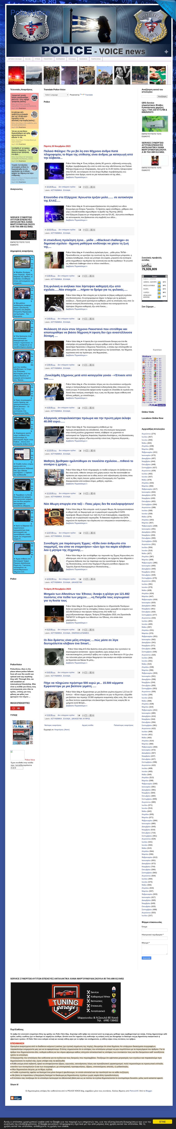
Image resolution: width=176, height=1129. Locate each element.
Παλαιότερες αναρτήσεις (123, 725)
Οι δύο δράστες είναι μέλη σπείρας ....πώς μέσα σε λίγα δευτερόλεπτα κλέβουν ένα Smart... (81, 641)
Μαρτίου (145, 449)
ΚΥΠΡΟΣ (86, 719)
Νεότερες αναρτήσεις (52, 725)
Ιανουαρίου (146, 455)
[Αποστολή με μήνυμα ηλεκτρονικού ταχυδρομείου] (84, 187)
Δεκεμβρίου (146, 458)
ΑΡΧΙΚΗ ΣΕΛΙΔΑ (15, 59)
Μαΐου (144, 443)
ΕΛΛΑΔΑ (72, 59)
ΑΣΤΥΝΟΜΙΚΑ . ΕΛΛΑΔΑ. (61, 190)
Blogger (149, 1091)
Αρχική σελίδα (87, 725)
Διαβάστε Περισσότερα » (76, 177)
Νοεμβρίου (146, 461)
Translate (89, 95)
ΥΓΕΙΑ (37, 59)
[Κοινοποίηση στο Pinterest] (94, 187)
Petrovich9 (134, 1091)
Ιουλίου (145, 437)
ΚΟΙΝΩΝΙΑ (60, 59)
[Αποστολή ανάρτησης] (79, 187)
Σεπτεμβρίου (147, 467)
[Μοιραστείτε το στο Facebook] (91, 187)
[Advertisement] (89, 123)
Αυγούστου (146, 434)
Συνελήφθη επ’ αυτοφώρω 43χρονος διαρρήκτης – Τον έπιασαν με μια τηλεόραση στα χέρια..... (21, 151)
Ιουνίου (145, 440)
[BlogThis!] (86, 187)
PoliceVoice (30, 12)
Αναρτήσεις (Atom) (62, 730)
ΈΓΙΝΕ (162, 1121)
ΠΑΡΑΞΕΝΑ (96, 59)
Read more (22, 108)
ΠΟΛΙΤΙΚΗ (48, 59)
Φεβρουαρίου (147, 452)
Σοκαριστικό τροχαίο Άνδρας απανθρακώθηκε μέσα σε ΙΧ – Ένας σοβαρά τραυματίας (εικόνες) (20, 98)
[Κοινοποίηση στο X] (89, 187)
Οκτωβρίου (146, 464)
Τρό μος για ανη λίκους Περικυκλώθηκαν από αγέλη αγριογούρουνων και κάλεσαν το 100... (21, 134)
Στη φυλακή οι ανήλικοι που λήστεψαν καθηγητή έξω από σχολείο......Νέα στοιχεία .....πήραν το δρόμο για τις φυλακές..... (86, 288)
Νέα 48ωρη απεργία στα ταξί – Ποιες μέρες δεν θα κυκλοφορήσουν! (89, 503)
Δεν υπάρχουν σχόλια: (67, 187)
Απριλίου (145, 446)
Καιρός (165, 301)
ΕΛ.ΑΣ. (28, 59)
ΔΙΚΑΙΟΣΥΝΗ (77, 582)
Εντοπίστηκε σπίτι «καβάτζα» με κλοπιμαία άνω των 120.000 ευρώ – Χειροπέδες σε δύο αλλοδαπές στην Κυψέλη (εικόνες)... (24, 116)
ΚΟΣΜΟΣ (83, 59)
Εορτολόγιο (157, 350)
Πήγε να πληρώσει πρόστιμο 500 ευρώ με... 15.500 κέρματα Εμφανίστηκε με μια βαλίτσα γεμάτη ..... (83, 684)
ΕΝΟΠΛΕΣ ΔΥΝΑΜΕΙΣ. (80, 633)
